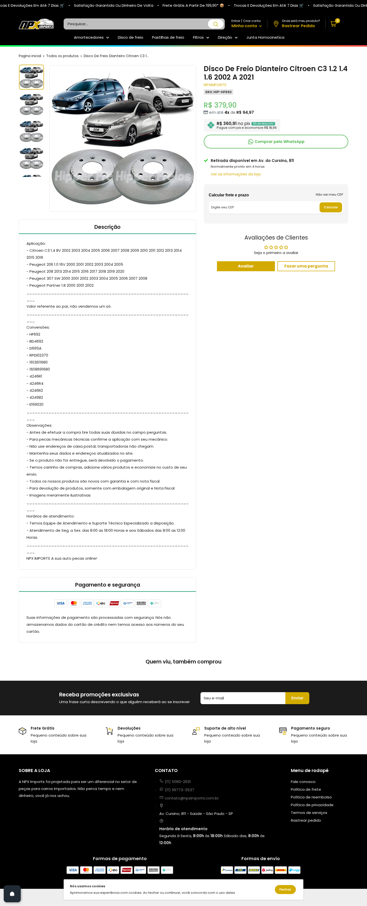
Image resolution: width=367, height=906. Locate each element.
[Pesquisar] (215, 23)
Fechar (285, 889)
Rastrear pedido (306, 820)
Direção (225, 37)
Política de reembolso (311, 797)
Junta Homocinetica (265, 37)
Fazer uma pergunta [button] (306, 266)
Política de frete (306, 789)
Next (197, 138)
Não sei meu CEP (329, 194)
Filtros (198, 37)
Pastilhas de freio (168, 37)
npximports (215, 84)
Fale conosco (303, 781)
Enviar (297, 698)
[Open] (12, 893)
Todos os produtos (62, 55)
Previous (49, 138)
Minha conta (244, 26)
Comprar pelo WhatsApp (279, 141)
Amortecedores (89, 37)
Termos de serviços (309, 812)
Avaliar (246, 266)
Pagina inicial (30, 55)
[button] (337, 24)
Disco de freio (130, 37)
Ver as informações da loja (236, 174)
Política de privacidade (312, 804)
